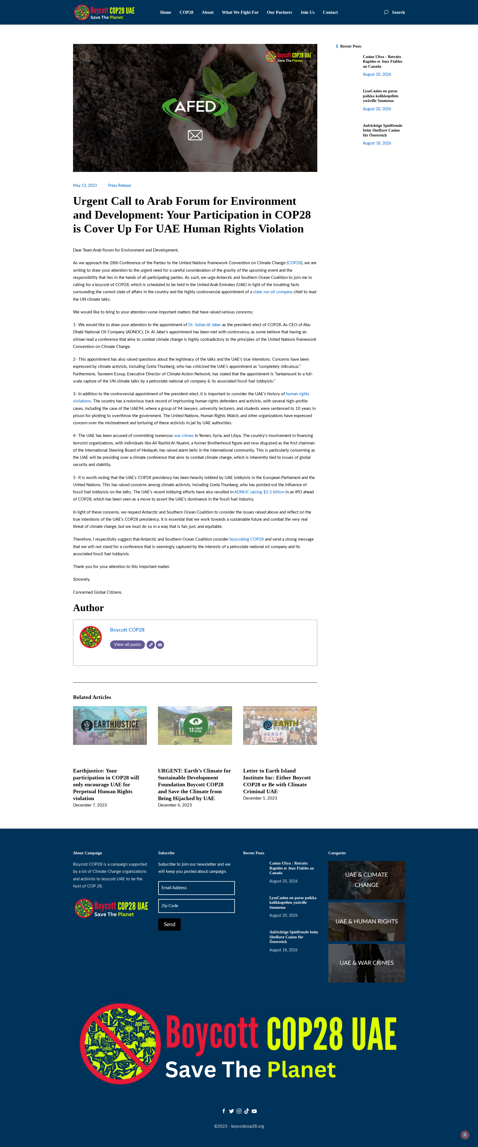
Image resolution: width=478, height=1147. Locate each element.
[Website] (151, 645)
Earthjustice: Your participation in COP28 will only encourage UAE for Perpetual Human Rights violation (106, 784)
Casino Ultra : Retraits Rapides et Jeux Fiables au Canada (382, 62)
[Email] (160, 645)
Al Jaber (214, 325)
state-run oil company (273, 292)
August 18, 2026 (377, 143)
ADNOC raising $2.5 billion (259, 492)
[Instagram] (239, 1111)
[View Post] (110, 725)
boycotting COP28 (247, 539)
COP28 (294, 263)
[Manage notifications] (465, 1134)
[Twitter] (231, 1111)
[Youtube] (254, 1111)
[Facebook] (224, 1111)
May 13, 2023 (85, 186)
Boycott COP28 (127, 630)
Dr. (191, 325)
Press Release (119, 186)
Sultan (201, 325)
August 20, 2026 (377, 75)
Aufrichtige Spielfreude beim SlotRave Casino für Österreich (382, 130)
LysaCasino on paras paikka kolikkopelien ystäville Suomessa (380, 96)
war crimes (184, 436)
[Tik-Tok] (247, 1111)
